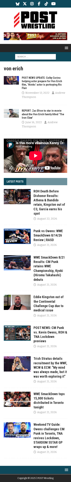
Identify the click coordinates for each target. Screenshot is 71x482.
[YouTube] (53, 4)
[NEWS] (11, 80)
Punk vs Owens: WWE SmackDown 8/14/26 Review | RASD (48, 235)
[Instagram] (32, 4)
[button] (66, 48)
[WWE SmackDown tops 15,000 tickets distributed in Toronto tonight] (17, 399)
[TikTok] (46, 4)
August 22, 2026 (47, 218)
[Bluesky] (17, 4)
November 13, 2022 (37, 92)
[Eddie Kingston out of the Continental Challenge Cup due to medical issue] (17, 302)
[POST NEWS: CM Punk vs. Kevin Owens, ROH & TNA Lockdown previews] (17, 333)
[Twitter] (24, 4)
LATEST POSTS (15, 181)
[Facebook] (39, 4)
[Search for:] (35, 56)
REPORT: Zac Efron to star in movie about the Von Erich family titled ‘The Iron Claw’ (43, 114)
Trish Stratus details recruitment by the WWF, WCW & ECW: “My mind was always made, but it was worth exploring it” (50, 367)
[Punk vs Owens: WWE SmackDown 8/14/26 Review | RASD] (17, 236)
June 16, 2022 (33, 122)
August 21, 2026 (47, 245)
